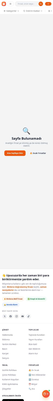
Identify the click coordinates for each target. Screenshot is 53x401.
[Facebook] (10, 316)
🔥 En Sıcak (34, 370)
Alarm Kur (33, 353)
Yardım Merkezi (9, 344)
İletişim (5, 358)
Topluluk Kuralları (37, 335)
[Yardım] (46, 394)
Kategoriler (11, 11)
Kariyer (5, 353)
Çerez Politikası (9, 375)
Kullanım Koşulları (10, 379)
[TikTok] (28, 316)
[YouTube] (22, 316)
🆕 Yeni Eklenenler (37, 375)
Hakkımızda (7, 335)
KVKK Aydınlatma (10, 384)
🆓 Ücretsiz (34, 379)
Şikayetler (6, 388)
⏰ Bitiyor (33, 384)
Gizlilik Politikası (9, 370)
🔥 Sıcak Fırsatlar (38, 153)
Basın (4, 349)
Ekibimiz (6, 339)
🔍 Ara (32, 388)
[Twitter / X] (4, 316)
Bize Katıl (33, 344)
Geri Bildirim (34, 349)
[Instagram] (16, 316)
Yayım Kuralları (35, 339)
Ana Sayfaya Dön (15, 153)
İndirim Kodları (33, 11)
